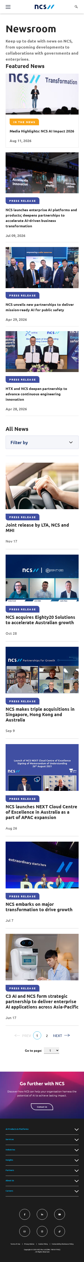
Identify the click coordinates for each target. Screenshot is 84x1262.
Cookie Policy (43, 1244)
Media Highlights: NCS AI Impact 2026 (42, 131)
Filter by (19, 442)
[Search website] (76, 6)
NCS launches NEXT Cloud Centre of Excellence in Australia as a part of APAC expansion (41, 812)
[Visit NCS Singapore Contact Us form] (24, 1231)
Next (57, 1035)
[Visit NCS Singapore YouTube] (59, 1214)
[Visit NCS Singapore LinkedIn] (42, 1214)
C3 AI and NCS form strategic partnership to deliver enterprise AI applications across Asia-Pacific (42, 1001)
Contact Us (42, 1106)
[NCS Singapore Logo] (44, 6)
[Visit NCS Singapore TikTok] (59, 1231)
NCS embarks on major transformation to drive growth (39, 906)
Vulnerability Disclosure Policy (62, 1244)
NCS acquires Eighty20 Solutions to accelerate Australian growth (40, 619)
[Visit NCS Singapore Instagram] (42, 1231)
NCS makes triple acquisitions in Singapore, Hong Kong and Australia (40, 714)
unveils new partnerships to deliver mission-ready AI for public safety (40, 307)
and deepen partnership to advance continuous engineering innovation (36, 394)
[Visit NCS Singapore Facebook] (24, 1214)
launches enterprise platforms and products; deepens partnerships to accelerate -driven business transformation (41, 217)
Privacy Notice (29, 1244)
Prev (26, 1035)
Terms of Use (15, 1244)
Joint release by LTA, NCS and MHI (37, 527)
